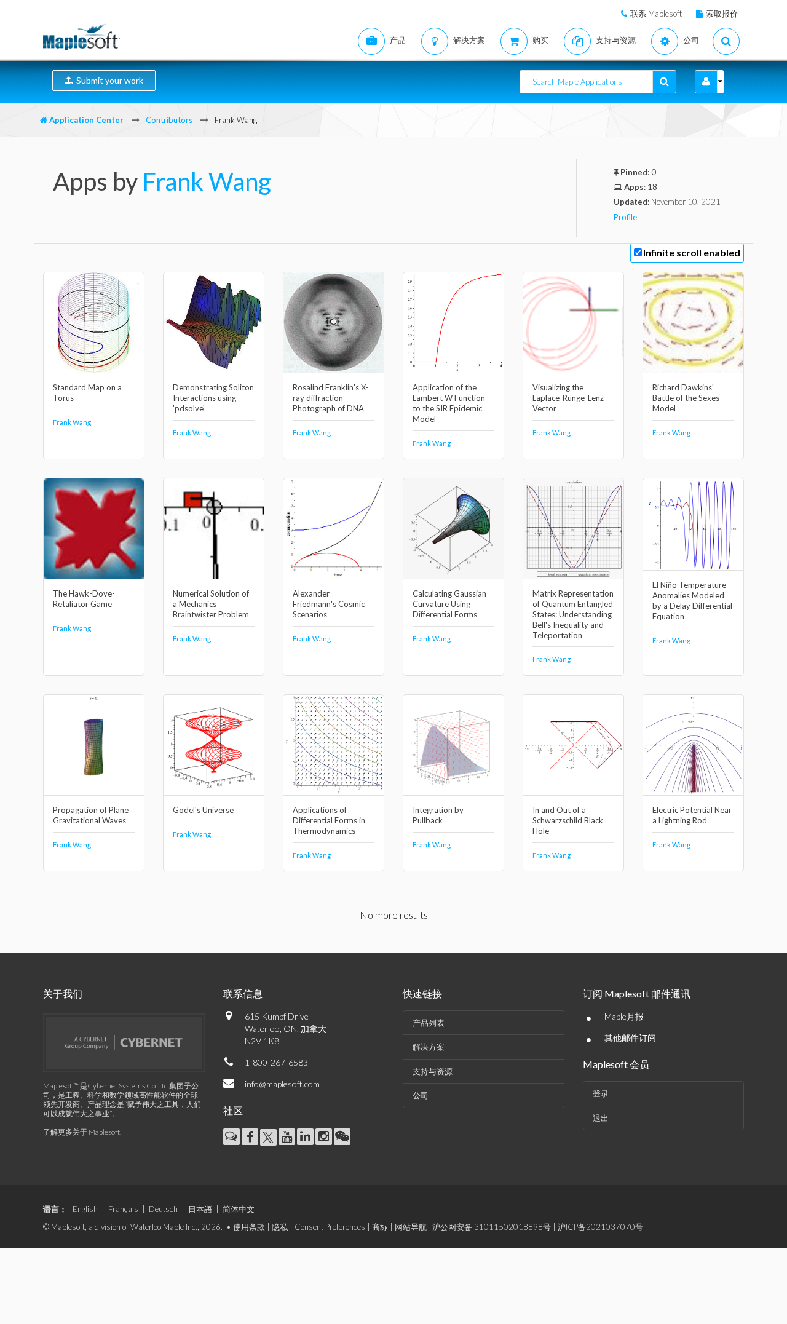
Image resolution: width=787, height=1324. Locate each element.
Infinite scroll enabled (691, 252)
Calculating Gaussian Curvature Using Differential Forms (449, 604)
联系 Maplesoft (656, 13)
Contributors (169, 120)
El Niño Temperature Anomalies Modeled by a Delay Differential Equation (692, 600)
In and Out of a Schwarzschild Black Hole (567, 820)
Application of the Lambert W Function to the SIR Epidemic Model (449, 403)
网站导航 (411, 1227)
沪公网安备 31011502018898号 (491, 1227)
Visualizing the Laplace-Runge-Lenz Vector (568, 398)
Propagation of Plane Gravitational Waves (91, 815)
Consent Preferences (330, 1227)
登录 (601, 1093)
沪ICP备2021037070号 (600, 1227)
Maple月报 (624, 1016)
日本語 (200, 1209)
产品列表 (429, 1023)
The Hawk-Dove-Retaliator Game (84, 599)
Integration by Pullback (438, 815)
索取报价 (722, 13)
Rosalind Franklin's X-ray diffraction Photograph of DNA (331, 398)
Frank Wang (207, 181)
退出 (601, 1118)
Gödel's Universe (203, 810)
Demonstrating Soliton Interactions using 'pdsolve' (213, 398)
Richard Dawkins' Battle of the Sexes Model (685, 398)
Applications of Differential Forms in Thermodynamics (329, 820)
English (85, 1209)
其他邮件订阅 (630, 1038)
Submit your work (108, 80)
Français (123, 1209)
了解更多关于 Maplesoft (81, 1131)
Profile (625, 217)
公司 (421, 1095)
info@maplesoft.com (282, 1084)
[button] (706, 81)
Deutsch (163, 1209)
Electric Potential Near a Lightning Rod (692, 815)
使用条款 (249, 1227)
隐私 (280, 1227)
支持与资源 (433, 1071)
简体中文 (239, 1209)
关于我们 (62, 993)
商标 (380, 1227)
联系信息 (243, 993)
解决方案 (429, 1047)
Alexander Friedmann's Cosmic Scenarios (329, 604)
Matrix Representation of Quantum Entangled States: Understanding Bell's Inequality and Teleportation (573, 614)
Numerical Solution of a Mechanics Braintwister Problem (211, 604)
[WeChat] (342, 1136)
